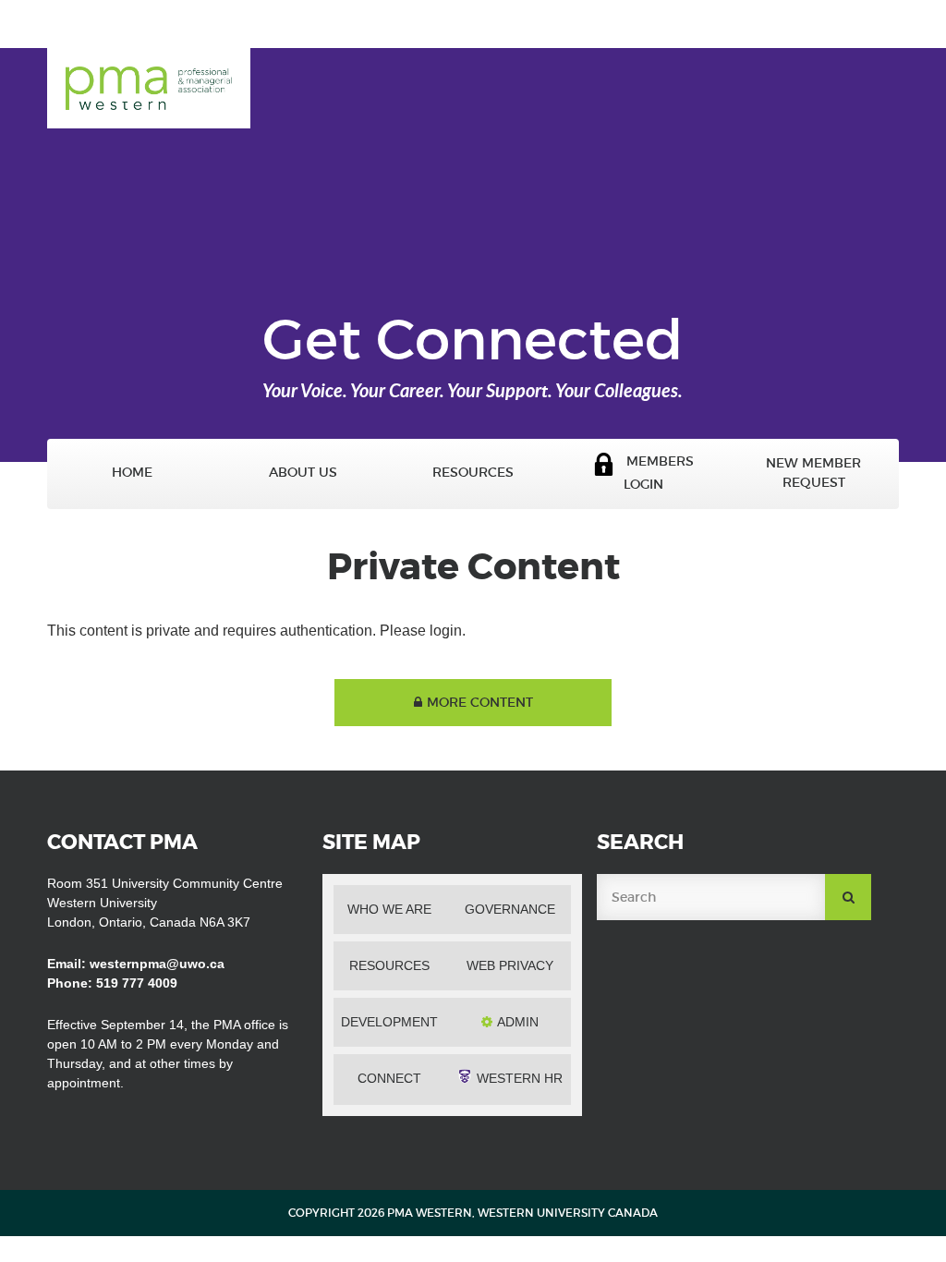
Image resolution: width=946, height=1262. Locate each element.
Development (389, 1021)
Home (132, 472)
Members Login (654, 473)
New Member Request (813, 473)
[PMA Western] (149, 75)
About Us (303, 472)
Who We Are (389, 909)
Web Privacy (510, 965)
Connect (389, 1078)
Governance (510, 909)
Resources (473, 472)
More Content (480, 702)
